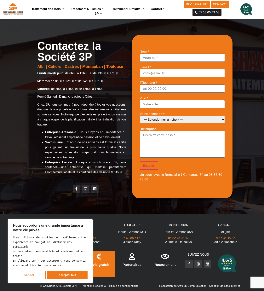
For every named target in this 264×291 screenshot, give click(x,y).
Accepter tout (67, 274)
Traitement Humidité (126, 9)
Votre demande (152, 113)
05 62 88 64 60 (132, 238)
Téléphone (148, 82)
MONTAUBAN (178, 225)
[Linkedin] (95, 189)
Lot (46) (225, 232)
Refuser (29, 274)
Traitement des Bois (46, 9)
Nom (144, 51)
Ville (144, 98)
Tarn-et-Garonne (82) (178, 232)
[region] (50, 251)
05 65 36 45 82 (225, 238)
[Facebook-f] (76, 189)
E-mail (146, 67)
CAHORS (225, 225)
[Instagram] (85, 189)
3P (97, 13)
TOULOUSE (132, 225)
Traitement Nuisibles (86, 9)
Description (148, 128)
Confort (156, 9)
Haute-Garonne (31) (132, 232)
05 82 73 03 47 (178, 238)
